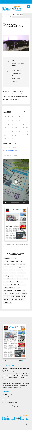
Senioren (12, 293)
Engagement (21, 267)
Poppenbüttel (17, 290)
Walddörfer (14, 299)
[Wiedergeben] (5, 203)
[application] (16, 181)
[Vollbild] (26, 203)
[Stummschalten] (24, 203)
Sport (17, 293)
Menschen (6, 284)
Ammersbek (19, 261)
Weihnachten (22, 299)
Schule (5, 293)
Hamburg (6, 276)
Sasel (24, 290)
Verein (23, 296)
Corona (6, 267)
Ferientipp (12, 270)
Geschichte (12, 273)
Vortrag (13, 14)
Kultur (25, 279)
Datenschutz (23, 424)
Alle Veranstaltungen (11, 150)
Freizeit (6, 273)
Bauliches (6, 264)
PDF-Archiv (24, 361)
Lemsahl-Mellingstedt (9, 282)
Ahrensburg (7, 258)
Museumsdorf (21, 284)
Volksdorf (6, 299)
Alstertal (14, 258)
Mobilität (13, 284)
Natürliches (12, 287)
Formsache (19, 270)
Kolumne (19, 279)
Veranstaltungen (15, 296)
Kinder (13, 279)
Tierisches (6, 296)
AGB (28, 424)
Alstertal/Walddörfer (9, 261)
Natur (5, 287)
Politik (18, 287)
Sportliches (24, 293)
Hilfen (12, 276)
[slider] (15, 202)
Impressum (16, 424)
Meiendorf (19, 282)
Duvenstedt (13, 267)
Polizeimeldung (8, 290)
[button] (16, 182)
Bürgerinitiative (22, 264)
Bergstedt (13, 264)
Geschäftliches (21, 273)
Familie (5, 270)
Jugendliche (7, 279)
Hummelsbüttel (19, 276)
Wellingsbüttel (7, 302)
